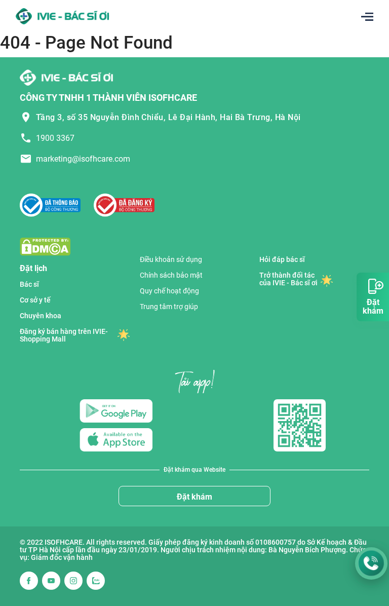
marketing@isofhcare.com (83, 159)
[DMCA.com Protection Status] (45, 246)
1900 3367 (55, 138)
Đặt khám (194, 497)
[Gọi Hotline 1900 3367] (371, 563)
